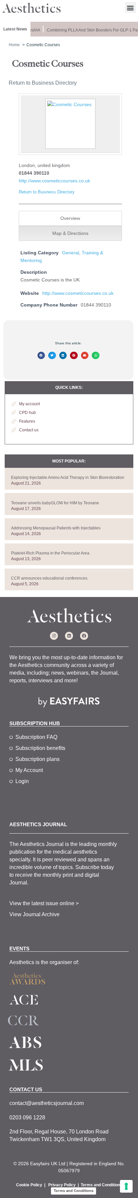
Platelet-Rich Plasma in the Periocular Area (50, 553)
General (70, 252)
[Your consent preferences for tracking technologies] (126, 1186)
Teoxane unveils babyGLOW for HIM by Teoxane (55, 503)
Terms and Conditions (101, 1185)
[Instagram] (54, 636)
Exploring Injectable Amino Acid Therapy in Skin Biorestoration (67, 477)
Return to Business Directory (43, 83)
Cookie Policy (29, 1185)
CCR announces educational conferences (49, 578)
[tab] (70, 218)
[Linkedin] (69, 636)
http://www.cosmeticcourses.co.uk (54, 180)
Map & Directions (70, 233)
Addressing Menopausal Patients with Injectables (55, 528)
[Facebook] (84, 636)
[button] (130, 7)
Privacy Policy (62, 1185)
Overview (70, 218)
